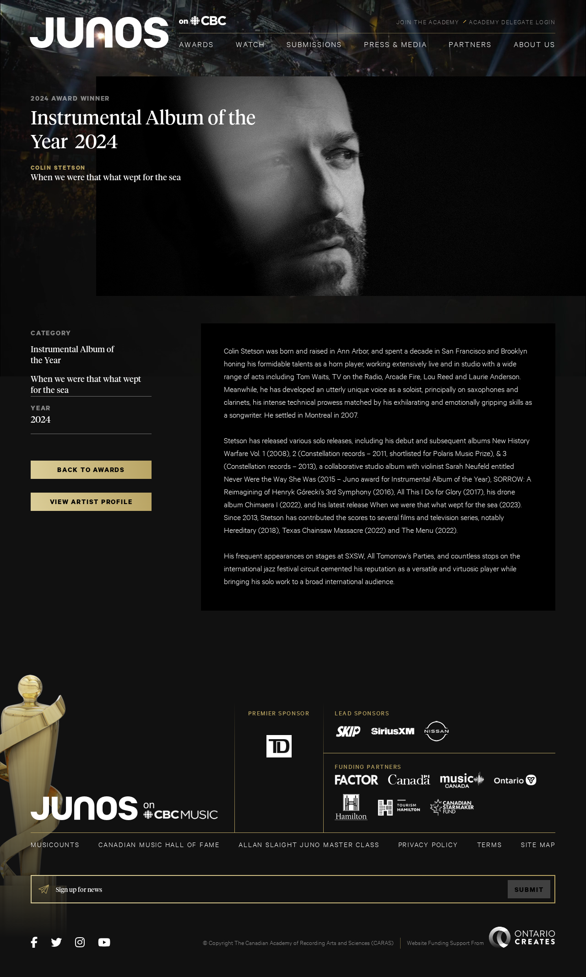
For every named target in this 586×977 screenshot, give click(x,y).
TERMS (489, 844)
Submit (529, 889)
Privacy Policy (428, 844)
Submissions (314, 43)
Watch (250, 43)
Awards (196, 43)
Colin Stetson (58, 168)
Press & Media (395, 43)
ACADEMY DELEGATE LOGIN (512, 21)
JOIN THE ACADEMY (427, 21)
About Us (534, 43)
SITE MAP (538, 844)
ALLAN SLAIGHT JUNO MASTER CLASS (309, 844)
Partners (470, 43)
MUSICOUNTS (55, 844)
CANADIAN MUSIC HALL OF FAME (159, 844)
